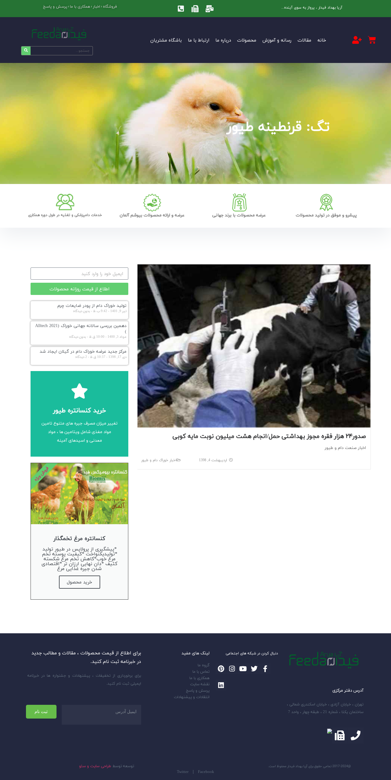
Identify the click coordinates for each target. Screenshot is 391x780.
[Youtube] (243, 668)
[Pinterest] (221, 668)
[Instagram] (232, 668)
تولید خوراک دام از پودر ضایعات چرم (91, 305)
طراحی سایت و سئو (95, 766)
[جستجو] (26, 50)
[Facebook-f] (265, 668)
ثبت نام (41, 711)
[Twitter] (254, 668)
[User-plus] (357, 39)
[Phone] (356, 735)
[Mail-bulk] (210, 9)
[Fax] (195, 9)
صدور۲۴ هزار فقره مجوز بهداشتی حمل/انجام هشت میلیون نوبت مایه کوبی (269, 436)
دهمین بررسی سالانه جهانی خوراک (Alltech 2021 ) (80, 328)
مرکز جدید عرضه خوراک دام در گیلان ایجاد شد (83, 351)
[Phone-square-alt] (181, 9)
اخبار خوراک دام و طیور (159, 460)
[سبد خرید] (371, 40)
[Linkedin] (221, 685)
